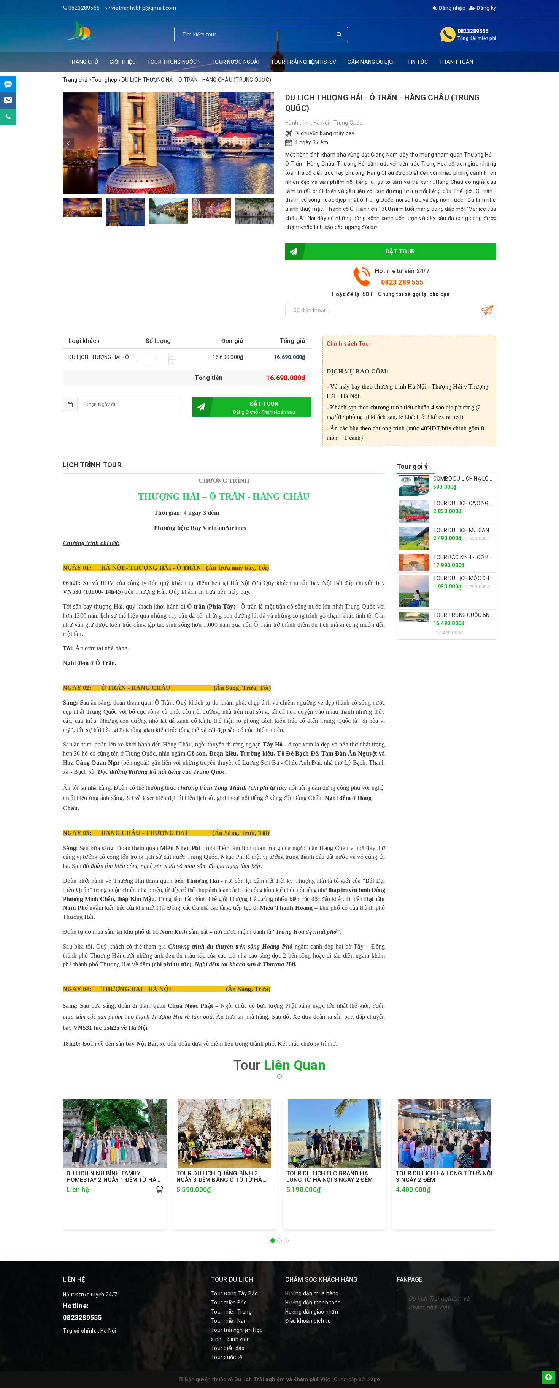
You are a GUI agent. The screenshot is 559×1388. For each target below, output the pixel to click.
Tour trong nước (172, 62)
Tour (279, 1065)
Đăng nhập (451, 8)
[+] (172, 356)
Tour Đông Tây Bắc (234, 1293)
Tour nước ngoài (235, 62)
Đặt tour (400, 251)
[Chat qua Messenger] (8, 100)
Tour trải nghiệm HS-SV (304, 62)
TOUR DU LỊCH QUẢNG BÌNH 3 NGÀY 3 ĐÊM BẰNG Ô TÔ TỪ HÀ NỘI (219, 1176)
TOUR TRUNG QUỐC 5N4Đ (464, 615)
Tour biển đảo (228, 1348)
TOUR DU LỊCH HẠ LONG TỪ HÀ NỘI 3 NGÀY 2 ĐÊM (444, 1176)
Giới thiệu (123, 62)
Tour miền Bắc (228, 1302)
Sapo (373, 1379)
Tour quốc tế (226, 1357)
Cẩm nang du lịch (372, 62)
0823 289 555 (402, 282)
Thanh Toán (456, 62)
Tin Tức (417, 62)
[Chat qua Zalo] (8, 84)
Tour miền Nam (230, 1321)
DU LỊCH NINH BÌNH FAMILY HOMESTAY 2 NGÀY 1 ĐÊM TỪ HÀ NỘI (111, 1176)
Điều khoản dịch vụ (308, 1321)
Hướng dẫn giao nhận (311, 1312)
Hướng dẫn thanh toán (313, 1302)
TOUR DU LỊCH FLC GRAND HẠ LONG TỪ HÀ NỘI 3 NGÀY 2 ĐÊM (329, 1176)
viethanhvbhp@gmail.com (143, 8)
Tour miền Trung (231, 1312)
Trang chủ (83, 62)
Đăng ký (485, 8)
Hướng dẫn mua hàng (312, 1293)
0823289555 (84, 8)
